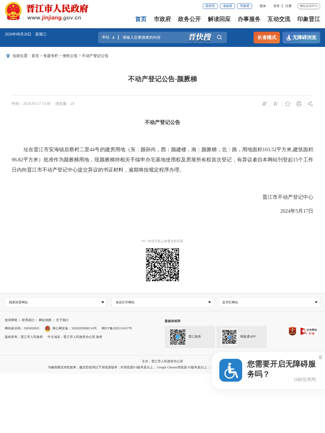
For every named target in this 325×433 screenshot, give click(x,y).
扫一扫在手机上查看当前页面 (162, 241)
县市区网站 (230, 302)
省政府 (227, 6)
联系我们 (28, 320)
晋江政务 (195, 336)
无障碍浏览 (304, 37)
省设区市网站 (125, 302)
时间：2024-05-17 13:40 (31, 103)
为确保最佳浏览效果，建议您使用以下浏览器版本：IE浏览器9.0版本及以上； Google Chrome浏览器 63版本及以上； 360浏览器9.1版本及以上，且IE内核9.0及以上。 (163, 367)
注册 (288, 6)
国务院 (210, 6)
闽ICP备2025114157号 (117, 328)
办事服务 (249, 19)
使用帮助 (11, 320)
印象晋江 (308, 19)
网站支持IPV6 (309, 6)
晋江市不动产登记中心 (287, 197)
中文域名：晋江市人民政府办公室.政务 (75, 337)
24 (72, 103)
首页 (141, 19)
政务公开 (189, 19)
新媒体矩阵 (173, 321)
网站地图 (45, 320)
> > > (70, 56)
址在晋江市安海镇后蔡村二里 (56, 149)
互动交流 (279, 19)
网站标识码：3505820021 (22, 328)
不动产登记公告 (95, 56)
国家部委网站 (18, 302)
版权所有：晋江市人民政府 (24, 337)
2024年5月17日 (296, 211)
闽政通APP (248, 336)
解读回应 (219, 19)
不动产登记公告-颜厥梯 (162, 78)
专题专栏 (50, 56)
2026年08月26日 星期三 (26, 34)
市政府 (244, 6)
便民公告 (70, 56)
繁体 (263, 6)
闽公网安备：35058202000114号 (74, 328)
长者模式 (266, 37)
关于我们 (62, 320)
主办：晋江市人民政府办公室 (162, 361)
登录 (276, 6)
